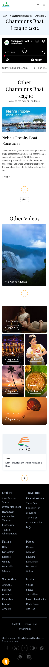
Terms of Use (30, 624)
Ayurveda (7, 584)
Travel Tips (31, 517)
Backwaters (8, 552)
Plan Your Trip (33, 508)
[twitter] (16, 648)
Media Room (32, 604)
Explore (23, 199)
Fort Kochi (31, 566)
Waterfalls (7, 566)
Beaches (6, 556)
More (6, 177)
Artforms (6, 608)
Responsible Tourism (8, 518)
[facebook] (7, 648)
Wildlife (6, 561)
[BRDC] (24, 444)
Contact (16, 624)
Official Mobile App (12, 506)
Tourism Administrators (9, 531)
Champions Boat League (21, 15)
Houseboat (7, 594)
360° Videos (32, 594)
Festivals (6, 604)
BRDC (8, 458)
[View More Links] (44, 5)
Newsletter (8, 511)
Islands (6, 571)
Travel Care (31, 503)
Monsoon (6, 589)
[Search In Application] (38, 5)
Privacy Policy (24, 628)
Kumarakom (32, 561)
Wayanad (30, 552)
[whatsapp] (42, 648)
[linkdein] (29, 657)
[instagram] (33, 648)
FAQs (28, 527)
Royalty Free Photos (36, 599)
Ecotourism (8, 525)
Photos (29, 589)
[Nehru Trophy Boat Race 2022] (24, 119)
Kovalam (30, 556)
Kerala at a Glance (35, 498)
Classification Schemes (9, 500)
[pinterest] (20, 657)
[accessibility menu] (6, 661)
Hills (4, 547)
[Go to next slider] (24, 189)
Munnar (30, 547)
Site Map (30, 608)
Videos (29, 584)
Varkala (29, 571)
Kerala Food (8, 599)
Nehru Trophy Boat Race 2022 (19, 140)
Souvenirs (31, 512)
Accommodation (34, 522)
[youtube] (24, 648)
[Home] (6, 5)
